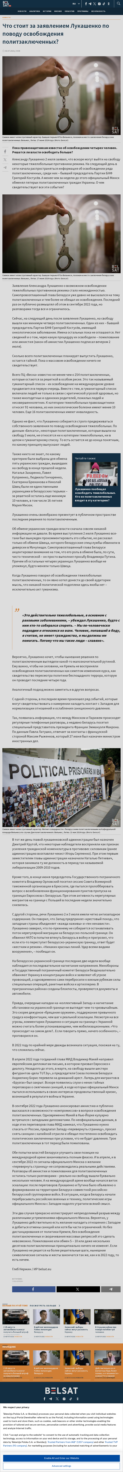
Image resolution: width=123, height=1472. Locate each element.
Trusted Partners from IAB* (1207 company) (70, 1442)
